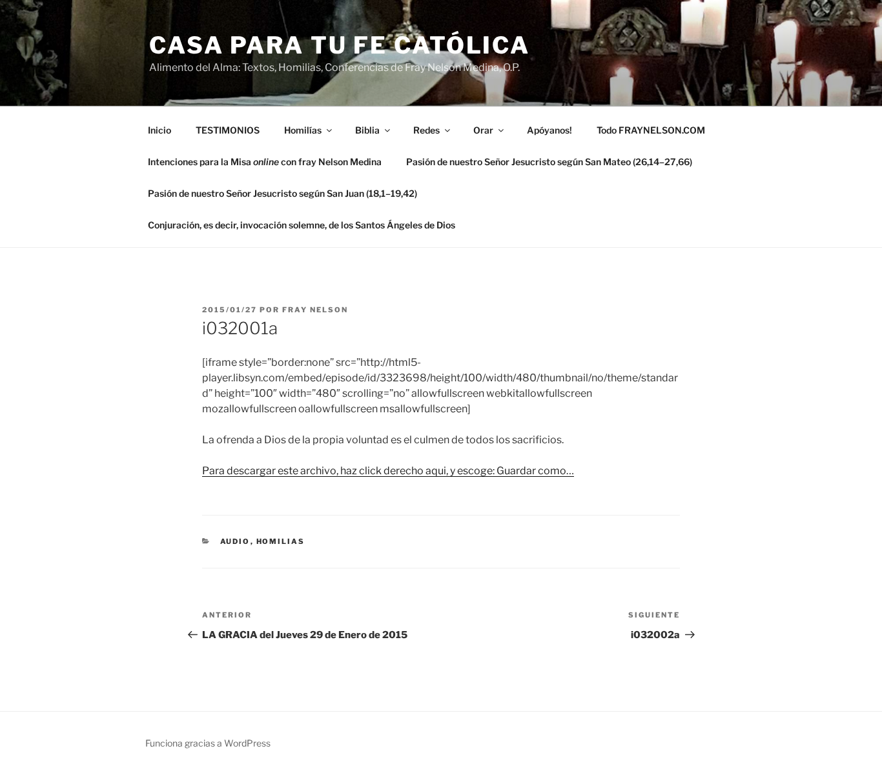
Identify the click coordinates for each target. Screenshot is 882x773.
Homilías (303, 130)
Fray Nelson (315, 309)
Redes (426, 130)
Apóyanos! (549, 130)
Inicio (159, 130)
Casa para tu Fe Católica (339, 45)
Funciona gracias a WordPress (208, 743)
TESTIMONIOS (228, 130)
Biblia (367, 130)
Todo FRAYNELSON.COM (651, 130)
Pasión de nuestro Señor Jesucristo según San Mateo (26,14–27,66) (549, 161)
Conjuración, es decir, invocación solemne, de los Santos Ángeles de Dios (301, 224)
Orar (483, 130)
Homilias (280, 541)
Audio (235, 541)
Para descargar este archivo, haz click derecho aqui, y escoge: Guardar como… (388, 471)
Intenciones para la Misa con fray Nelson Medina (265, 161)
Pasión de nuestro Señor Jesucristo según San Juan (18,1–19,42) (282, 193)
